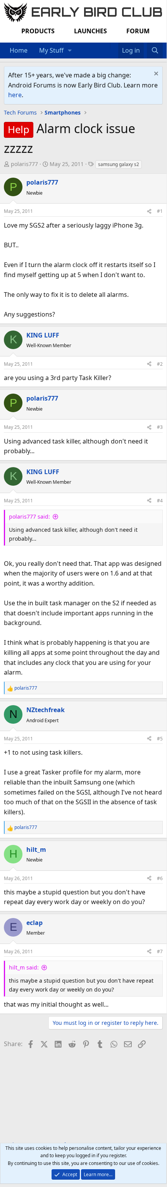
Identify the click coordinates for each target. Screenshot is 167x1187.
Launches (90, 31)
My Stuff (51, 50)
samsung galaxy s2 (118, 164)
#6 (160, 878)
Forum (138, 31)
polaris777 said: (29, 516)
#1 (160, 211)
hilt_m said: (24, 967)
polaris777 (24, 164)
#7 (160, 951)
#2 (160, 364)
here (15, 95)
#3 (160, 427)
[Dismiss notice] (155, 74)
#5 (160, 738)
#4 (160, 500)
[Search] (155, 51)
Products (38, 31)
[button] (70, 51)
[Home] (106, 46)
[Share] (149, 211)
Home (19, 50)
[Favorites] (114, 46)
